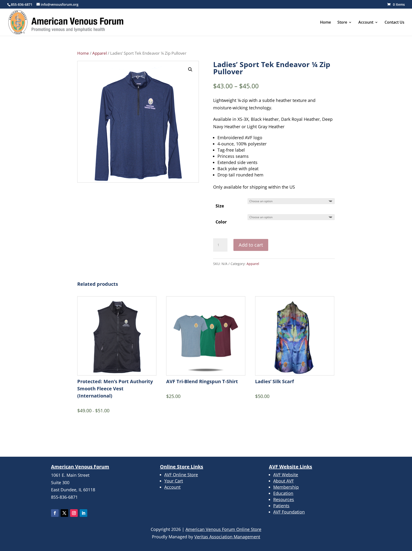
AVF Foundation (289, 512)
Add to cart (251, 245)
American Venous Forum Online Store (223, 529)
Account (365, 23)
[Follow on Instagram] (74, 513)
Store (342, 23)
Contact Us (394, 23)
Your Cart (173, 481)
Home (325, 23)
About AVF (283, 481)
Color (221, 222)
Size (220, 206)
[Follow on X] (64, 513)
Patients (281, 506)
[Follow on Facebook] (55, 513)
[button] (190, 69)
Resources (283, 499)
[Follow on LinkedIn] (83, 513)
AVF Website (285, 474)
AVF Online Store (181, 474)
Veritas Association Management (227, 537)
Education (283, 493)
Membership (286, 487)
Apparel (99, 53)
